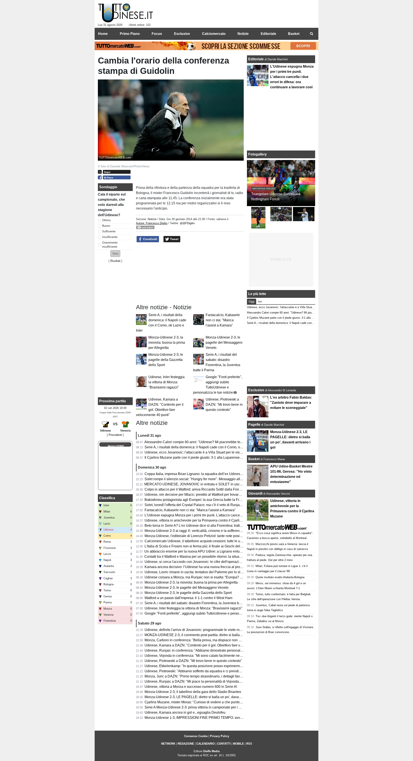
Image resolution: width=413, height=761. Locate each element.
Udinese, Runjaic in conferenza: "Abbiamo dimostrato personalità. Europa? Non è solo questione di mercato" (227, 650)
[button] (115, 253)
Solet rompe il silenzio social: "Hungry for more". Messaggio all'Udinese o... (202, 479)
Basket (254, 459)
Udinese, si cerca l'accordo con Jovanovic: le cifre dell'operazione (195, 562)
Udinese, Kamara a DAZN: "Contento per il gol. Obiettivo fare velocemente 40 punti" (208, 645)
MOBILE (238, 743)
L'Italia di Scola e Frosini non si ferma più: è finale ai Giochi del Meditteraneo (203, 546)
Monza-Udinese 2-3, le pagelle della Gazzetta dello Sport (165, 360)
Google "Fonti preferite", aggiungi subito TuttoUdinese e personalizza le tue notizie (207, 613)
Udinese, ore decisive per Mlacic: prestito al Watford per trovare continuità (200, 494)
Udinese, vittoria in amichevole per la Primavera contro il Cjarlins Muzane (200, 520)
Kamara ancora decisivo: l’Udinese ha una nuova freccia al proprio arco (199, 567)
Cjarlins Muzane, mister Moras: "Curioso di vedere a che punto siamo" (198, 702)
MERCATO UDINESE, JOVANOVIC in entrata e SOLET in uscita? (194, 484)
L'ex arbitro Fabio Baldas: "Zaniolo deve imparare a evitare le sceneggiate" (291, 403)
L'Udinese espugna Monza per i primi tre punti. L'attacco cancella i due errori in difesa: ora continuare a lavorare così (233, 515)
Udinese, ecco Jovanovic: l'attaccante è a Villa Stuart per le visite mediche (201, 452)
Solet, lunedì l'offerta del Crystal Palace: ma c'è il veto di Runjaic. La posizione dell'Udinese (214, 505)
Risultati (115, 260)
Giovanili (255, 493)
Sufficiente (109, 231)
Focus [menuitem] (157, 34)
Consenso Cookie (196, 736)
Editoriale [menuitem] (268, 34)
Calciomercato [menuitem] (214, 34)
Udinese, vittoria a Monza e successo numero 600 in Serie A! (191, 686)
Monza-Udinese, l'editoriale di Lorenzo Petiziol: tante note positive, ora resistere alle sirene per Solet (221, 536)
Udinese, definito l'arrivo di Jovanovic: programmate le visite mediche (197, 630)
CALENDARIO (205, 743)
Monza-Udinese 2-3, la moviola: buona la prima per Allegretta (166, 342)
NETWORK (168, 743)
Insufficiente (109, 237)
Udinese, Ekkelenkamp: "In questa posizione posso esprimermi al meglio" (201, 666)
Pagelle (254, 424)
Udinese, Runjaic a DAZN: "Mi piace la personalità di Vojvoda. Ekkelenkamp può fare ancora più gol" (222, 681)
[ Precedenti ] (115, 434)
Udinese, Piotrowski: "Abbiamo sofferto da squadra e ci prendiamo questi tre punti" (207, 671)
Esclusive (256, 390)
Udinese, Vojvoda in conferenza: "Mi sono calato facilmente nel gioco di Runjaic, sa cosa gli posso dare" (224, 655)
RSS (249, 743)
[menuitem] (311, 34)
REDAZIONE (186, 743)
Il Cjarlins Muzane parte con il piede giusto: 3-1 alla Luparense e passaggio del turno (209, 457)
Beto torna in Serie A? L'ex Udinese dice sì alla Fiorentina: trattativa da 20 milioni (206, 525)
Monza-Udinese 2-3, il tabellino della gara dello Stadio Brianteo (193, 692)
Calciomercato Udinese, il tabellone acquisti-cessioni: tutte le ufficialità (198, 541)
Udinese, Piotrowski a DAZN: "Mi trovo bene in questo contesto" (224, 405)
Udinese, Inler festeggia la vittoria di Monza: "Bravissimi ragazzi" (166, 382)
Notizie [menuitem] (243, 34)
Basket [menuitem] (293, 34)
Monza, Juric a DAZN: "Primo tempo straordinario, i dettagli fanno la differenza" (205, 676)
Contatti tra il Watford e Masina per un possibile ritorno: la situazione (196, 556)
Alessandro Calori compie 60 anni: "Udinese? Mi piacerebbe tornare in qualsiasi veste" (210, 442)
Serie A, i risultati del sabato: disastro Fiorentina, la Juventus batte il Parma (201, 603)
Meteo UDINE (116, 446)
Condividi (149, 239)
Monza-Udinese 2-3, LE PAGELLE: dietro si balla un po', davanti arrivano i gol (204, 697)
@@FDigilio (187, 223)
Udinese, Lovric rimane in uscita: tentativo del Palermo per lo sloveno (197, 572)
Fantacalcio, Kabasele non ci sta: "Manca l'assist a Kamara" (223, 320)
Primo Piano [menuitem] (130, 34)
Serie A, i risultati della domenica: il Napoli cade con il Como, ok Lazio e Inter (203, 447)
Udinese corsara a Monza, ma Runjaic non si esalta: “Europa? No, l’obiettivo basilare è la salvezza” (220, 577)
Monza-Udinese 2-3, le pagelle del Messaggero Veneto (224, 342)
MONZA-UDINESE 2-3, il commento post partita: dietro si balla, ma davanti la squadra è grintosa (218, 635)
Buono (106, 225)
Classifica (107, 498)
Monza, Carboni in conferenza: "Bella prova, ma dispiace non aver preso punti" (204, 640)
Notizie (152, 219)
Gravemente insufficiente (109, 244)
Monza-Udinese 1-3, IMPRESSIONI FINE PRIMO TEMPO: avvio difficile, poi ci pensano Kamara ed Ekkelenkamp (231, 717)
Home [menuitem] (103, 34)
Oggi (251, 301)
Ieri (260, 301)
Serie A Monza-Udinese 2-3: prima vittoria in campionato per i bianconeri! (200, 707)
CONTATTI (224, 743)
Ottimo (106, 220)
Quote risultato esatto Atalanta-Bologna (280, 577)
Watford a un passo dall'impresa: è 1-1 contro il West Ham (188, 598)
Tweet (174, 239)
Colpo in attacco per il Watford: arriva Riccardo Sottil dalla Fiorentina (196, 489)
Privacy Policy (219, 736)
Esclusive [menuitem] (182, 34)
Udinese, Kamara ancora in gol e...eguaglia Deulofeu (185, 712)
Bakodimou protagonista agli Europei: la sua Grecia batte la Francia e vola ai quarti (208, 500)
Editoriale (256, 59)
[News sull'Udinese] (125, 13)
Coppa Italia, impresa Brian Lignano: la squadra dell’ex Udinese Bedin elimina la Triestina (213, 474)
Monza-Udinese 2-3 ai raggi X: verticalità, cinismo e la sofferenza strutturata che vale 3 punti (214, 531)
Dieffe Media (211, 751)
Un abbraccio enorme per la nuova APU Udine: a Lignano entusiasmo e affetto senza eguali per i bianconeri (226, 551)
